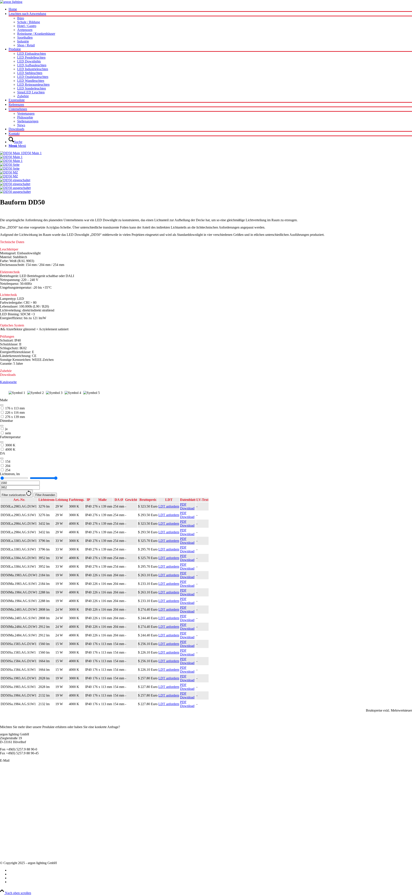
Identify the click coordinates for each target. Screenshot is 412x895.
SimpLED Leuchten (13, 808)
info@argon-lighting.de (26, 760)
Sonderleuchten (10, 781)
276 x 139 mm (15, 417)
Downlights (8, 796)
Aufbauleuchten (11, 789)
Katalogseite (8, 382)
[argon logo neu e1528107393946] (11, 2)
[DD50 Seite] (206, 167)
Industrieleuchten (11, 800)
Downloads (8, 855)
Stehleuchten (8, 804)
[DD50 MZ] (206, 174)
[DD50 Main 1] (206, 159)
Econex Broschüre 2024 (16, 832)
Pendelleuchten (10, 777)
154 (7, 461)
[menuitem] (210, 9)
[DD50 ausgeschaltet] (206, 190)
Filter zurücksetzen (14, 495)
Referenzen (7, 852)
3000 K (10, 445)
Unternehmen (9, 840)
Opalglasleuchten (11, 792)
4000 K (10, 449)
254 (7, 470)
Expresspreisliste (11, 836)
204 (7, 466)
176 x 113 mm (15, 408)
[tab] (206, 242)
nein (8, 433)
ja (6, 429)
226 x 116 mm (15, 412)
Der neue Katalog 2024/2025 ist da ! (24, 828)
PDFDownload (187, 506)
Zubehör (6, 812)
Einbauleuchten (10, 785)
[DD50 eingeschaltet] (206, 182)
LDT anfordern (168, 506)
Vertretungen (8, 848)
